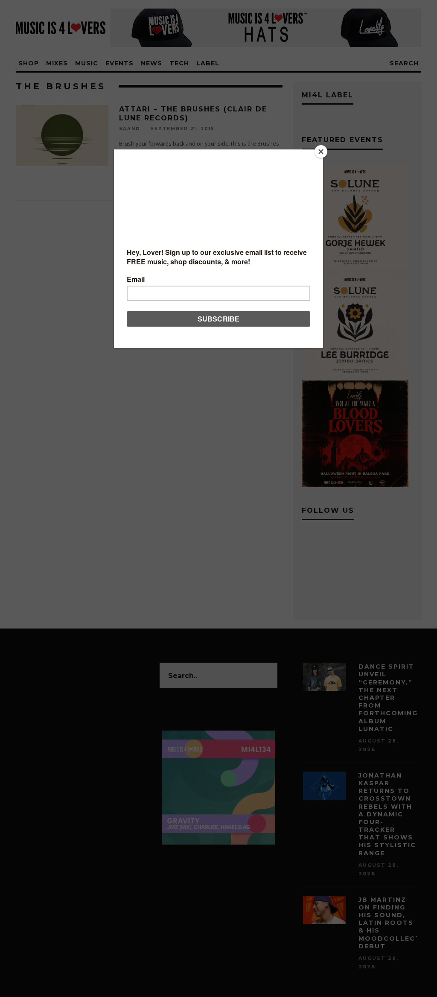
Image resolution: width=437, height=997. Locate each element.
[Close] (321, 151)
